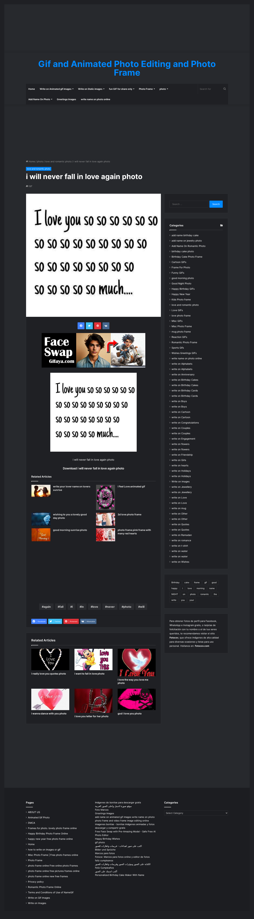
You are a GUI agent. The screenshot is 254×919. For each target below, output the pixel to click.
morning (200, 588)
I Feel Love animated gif (131, 486)
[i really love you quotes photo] (50, 659)
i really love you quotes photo (48, 673)
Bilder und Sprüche (105, 849)
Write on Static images (90, 89)
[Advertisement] (127, 28)
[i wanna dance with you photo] (50, 699)
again (47, 606)
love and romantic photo (58, 161)
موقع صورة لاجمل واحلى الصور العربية (113, 806)
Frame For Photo (181, 267)
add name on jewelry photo (187, 240)
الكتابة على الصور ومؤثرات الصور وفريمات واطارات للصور (122, 864)
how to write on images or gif (44, 849)
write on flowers (180, 444)
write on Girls (179, 460)
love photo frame (181, 315)
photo (162, 89)
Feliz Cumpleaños (104, 867)
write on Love (179, 497)
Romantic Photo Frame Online (44, 887)
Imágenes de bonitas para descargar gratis (118, 802)
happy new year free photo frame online (50, 839)
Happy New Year (181, 294)
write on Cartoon (181, 412)
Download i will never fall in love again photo (93, 468)
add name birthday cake (185, 235)
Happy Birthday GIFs (183, 288)
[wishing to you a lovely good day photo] (40, 519)
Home (31, 89)
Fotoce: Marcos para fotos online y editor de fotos (122, 856)
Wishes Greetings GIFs (184, 353)
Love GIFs (177, 310)
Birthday (175, 582)
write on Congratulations (185, 422)
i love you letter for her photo (91, 716)
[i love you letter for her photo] (93, 701)
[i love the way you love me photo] (137, 662)
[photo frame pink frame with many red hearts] (105, 534)
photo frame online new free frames (48, 876)
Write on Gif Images (39, 897)
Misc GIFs (177, 321)
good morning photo (183, 278)
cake (186, 582)
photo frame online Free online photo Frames (53, 865)
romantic (204, 594)
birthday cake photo (183, 251)
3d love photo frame (129, 514)
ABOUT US (34, 812)
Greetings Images (66, 99)
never (111, 606)
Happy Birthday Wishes (107, 838)
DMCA (31, 822)
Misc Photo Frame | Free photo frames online (53, 855)
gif (205, 582)
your (192, 600)
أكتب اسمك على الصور (106, 871)
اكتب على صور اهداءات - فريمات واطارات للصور (118, 846)
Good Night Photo (181, 283)
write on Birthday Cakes (185, 379)
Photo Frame (146, 89)
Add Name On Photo (39, 99)
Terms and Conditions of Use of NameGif (50, 892)
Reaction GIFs (179, 337)
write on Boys (179, 401)
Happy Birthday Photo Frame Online (48, 833)
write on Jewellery (182, 486)
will (142, 606)
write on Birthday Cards (185, 390)
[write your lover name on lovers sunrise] (40, 491)
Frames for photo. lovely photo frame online (52, 828)
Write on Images (37, 903)
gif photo (100, 842)
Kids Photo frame (181, 299)
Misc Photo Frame (182, 326)
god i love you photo (130, 713)
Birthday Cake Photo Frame (187, 256)
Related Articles (41, 476)
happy (174, 588)
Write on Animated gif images (55, 89)
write (173, 600)
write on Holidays (181, 470)
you (183, 600)
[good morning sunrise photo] (40, 534)
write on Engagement (183, 438)
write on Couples (181, 428)
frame (197, 582)
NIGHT (174, 594)
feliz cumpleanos (104, 860)
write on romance (181, 540)
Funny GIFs (178, 272)
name (212, 588)
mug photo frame (181, 331)
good (214, 582)
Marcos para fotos (105, 853)
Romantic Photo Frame (184, 342)
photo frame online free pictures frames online (53, 871)
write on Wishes (180, 561)
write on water (180, 551)
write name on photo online (95, 99)
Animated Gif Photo (39, 817)
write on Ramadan (182, 535)
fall (61, 606)
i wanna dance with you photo (49, 713)
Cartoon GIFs (179, 262)
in (82, 606)
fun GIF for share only (120, 89)
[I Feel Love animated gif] (105, 497)
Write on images (181, 481)
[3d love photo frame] (105, 519)
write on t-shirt (180, 545)
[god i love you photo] (137, 699)
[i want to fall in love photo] (93, 659)
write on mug (179, 508)
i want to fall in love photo (89, 673)
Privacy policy (36, 881)
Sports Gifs (178, 347)
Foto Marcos (102, 809)
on (184, 594)
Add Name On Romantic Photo (188, 246)
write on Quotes (180, 524)
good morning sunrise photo (70, 529)
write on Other (179, 513)
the (215, 594)
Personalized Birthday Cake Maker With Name (119, 875)
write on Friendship (182, 454)
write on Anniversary (183, 374)
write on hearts (180, 465)
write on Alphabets (182, 363)
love (95, 606)
